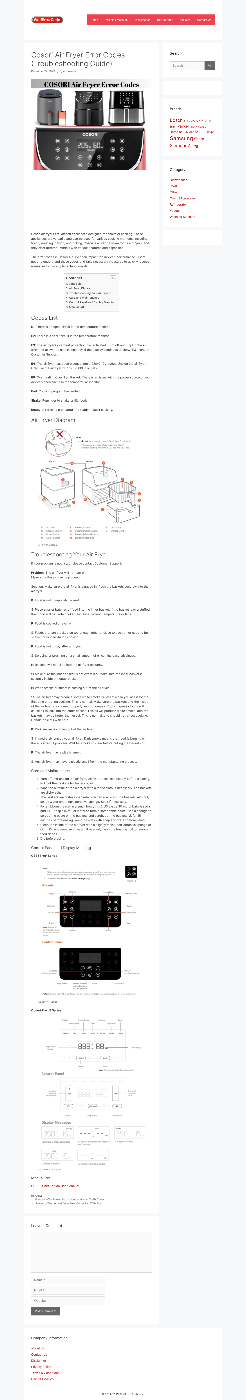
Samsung (181, 138)
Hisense (200, 126)
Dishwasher (142, 19)
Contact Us (204, 19)
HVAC (174, 186)
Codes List (75, 283)
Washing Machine (116, 19)
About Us (38, 1348)
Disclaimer (38, 1360)
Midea (190, 132)
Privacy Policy (41, 1367)
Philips (209, 132)
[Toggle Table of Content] (111, 278)
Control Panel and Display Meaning (92, 302)
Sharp (199, 139)
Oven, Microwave (182, 198)
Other (38, 1195)
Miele (200, 131)
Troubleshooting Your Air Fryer (89, 293)
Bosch (176, 120)
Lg (184, 132)
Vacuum (185, 19)
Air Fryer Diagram (80, 288)
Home (94, 19)
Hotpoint (176, 132)
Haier (192, 127)
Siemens (178, 145)
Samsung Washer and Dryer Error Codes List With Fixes (69, 1203)
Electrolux (191, 120)
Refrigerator (165, 19)
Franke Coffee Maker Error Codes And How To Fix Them (69, 1199)
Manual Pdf (76, 307)
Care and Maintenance (84, 297)
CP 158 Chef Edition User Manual (55, 1186)
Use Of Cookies (42, 1379)
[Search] (210, 65)
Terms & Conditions (45, 1373)
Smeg (193, 145)
